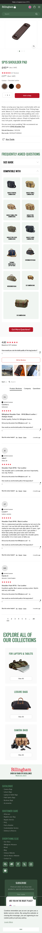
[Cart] (34, 7)
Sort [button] (3, 382)
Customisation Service (11, 828)
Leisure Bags (8, 792)
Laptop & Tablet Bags (11, 795)
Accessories (8, 803)
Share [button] (24, 437)
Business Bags (8, 800)
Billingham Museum (10, 844)
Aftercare (7, 814)
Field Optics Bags (9, 797)
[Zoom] (34, 46)
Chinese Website (9, 853)
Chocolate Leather (4, 86)
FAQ (5, 822)
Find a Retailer (8, 825)
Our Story (7, 842)
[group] (21, 342)
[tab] (16, 388)
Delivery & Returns (10, 831)
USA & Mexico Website (11, 856)
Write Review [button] (21, 360)
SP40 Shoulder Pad (17, 126)
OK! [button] (21, 929)
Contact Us (7, 858)
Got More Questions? (21, 329)
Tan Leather (18, 86)
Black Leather (11, 86)
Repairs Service (9, 820)
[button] (8, 923)
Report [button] (20, 437)
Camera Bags (8, 789)
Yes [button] (17, 437)
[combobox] (21, 14)
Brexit (6, 847)
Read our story (21, 775)
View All (21, 678)
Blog (5, 850)
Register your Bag (9, 817)
